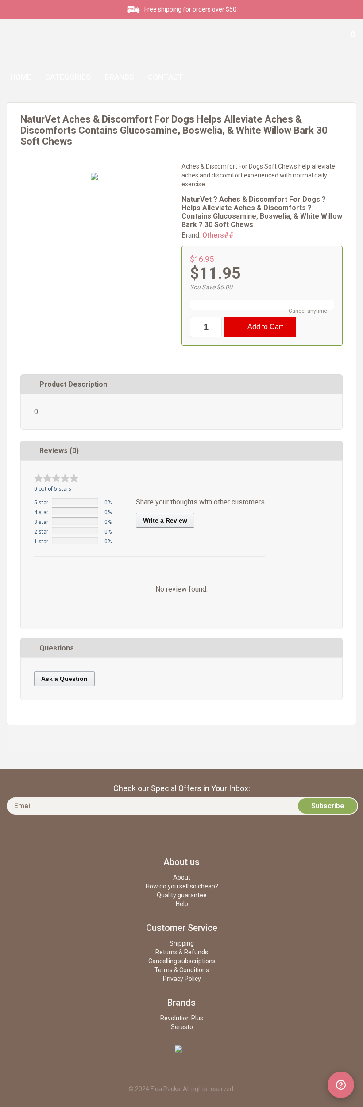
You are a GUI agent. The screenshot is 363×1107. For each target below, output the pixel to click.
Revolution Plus (181, 1018)
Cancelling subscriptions (182, 961)
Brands (119, 77)
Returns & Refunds (181, 952)
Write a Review (165, 520)
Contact (165, 77)
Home (20, 77)
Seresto (182, 1026)
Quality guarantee (182, 895)
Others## (218, 235)
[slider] (56, 478)
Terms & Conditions (181, 969)
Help (182, 903)
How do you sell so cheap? (182, 886)
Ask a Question (64, 678)
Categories (68, 77)
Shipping (182, 943)
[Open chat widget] (341, 1085)
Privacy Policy (182, 978)
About (181, 877)
